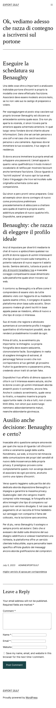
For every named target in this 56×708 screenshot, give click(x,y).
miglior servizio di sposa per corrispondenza (25, 571)
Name (7, 634)
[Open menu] (51, 4)
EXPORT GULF (11, 4)
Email (7, 640)
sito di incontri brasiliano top (18, 270)
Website (7, 647)
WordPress (32, 697)
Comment (9, 611)
